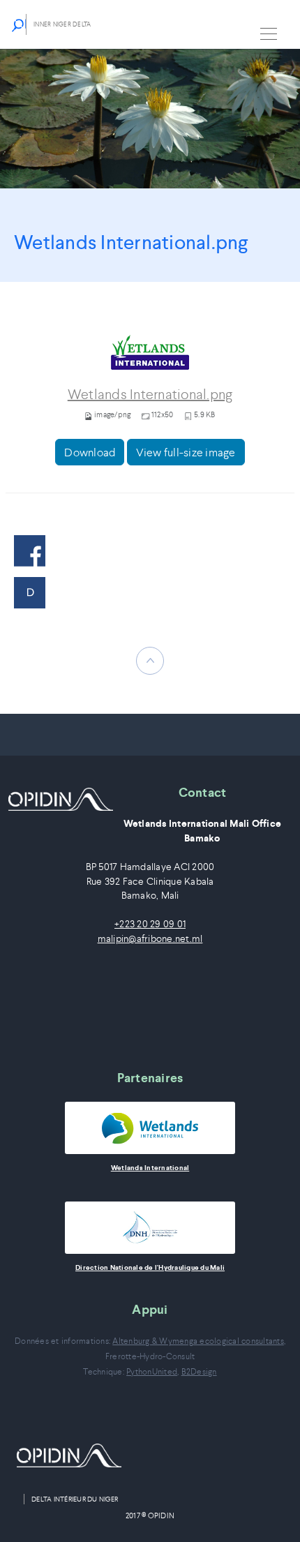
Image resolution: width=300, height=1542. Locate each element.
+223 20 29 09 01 (150, 924)
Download (89, 452)
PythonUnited (151, 1371)
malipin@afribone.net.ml (150, 939)
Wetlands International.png (150, 394)
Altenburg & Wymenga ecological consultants (198, 1340)
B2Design (199, 1371)
